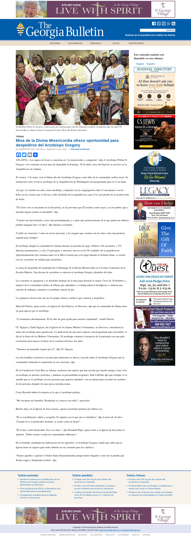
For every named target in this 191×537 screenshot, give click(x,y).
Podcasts (95, 43)
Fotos (115, 43)
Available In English (80, 149)
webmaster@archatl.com (130, 530)
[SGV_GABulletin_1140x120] (95, 17)
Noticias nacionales (28, 475)
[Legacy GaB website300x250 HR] (154, 219)
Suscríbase (123, 535)
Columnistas (75, 43)
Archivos (82, 535)
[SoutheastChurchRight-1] (154, 328)
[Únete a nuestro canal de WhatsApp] (168, 23)
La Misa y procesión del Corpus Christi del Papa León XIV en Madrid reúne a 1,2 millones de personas (95, 495)
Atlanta (20, 136)
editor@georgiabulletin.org (109, 530)
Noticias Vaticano (136, 475)
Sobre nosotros (67, 535)
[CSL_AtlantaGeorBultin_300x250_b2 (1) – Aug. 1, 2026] (154, 149)
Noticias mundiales (82, 475)
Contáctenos (136, 43)
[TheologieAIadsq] (154, 113)
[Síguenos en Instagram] (163, 23)
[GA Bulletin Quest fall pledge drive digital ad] (154, 305)
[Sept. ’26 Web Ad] (154, 184)
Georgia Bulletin (60, 30)
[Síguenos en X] (159, 23)
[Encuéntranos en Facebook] (154, 23)
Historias (55, 43)
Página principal (48, 535)
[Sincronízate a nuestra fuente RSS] (173, 23)
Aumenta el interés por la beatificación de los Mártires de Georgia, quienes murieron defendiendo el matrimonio (40, 482)
